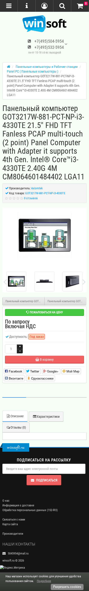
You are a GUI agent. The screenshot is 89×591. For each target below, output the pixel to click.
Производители (12, 533)
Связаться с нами (13, 519)
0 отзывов (31, 198)
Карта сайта (10, 524)
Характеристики (48, 416)
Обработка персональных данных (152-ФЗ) (30, 510)
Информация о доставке (18, 505)
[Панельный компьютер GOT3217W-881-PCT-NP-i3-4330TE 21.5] (45, 235)
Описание (17, 416)
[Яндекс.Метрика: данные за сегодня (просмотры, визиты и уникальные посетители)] (12, 567)
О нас (5, 500)
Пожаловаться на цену (46, 312)
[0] (80, 6)
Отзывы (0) (18, 427)
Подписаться (46, 480)
